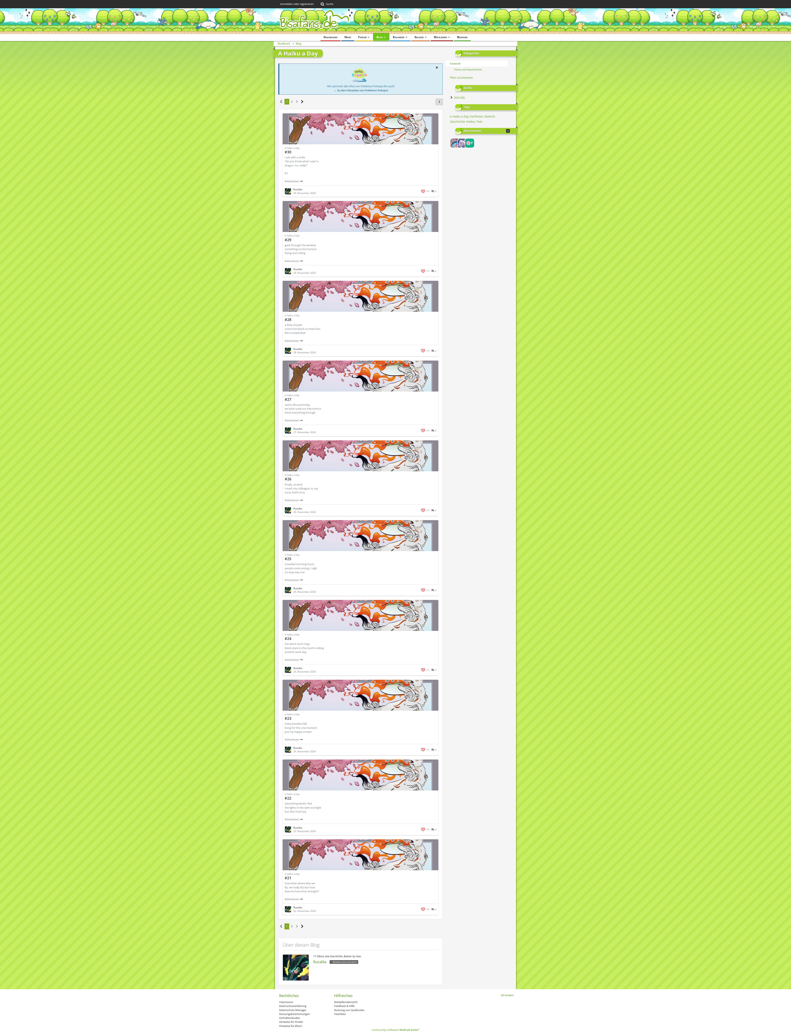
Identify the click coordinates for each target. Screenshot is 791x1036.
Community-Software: (395, 1030)
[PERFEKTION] (455, 143)
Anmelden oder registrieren (297, 4)
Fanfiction (476, 116)
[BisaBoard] (395, 21)
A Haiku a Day (459, 116)
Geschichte (457, 121)
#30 (288, 151)
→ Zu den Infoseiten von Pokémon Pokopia (361, 90)
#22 (288, 798)
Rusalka (319, 961)
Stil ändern (507, 995)
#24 (288, 638)
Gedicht (489, 116)
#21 (288, 877)
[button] (436, 67)
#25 (288, 558)
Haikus (470, 121)
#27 (288, 399)
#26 (288, 478)
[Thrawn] (462, 143)
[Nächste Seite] (302, 102)
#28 (288, 319)
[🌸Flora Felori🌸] (470, 143)
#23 (288, 718)
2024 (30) (459, 97)
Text (479, 121)
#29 (288, 239)
